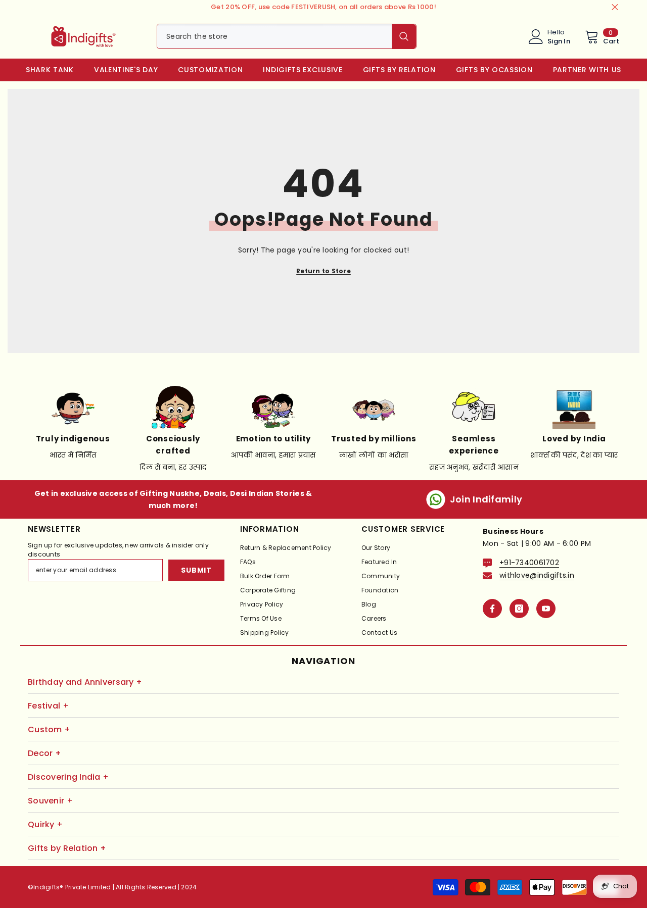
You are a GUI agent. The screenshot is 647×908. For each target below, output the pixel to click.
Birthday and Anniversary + (85, 682)
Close (615, 7)
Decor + (44, 753)
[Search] (286, 36)
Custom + (49, 729)
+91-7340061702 (529, 563)
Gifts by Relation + (67, 848)
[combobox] (274, 36)
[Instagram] (519, 608)
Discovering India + (68, 777)
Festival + (48, 706)
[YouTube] (546, 608)
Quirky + (45, 824)
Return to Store (323, 271)
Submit (196, 570)
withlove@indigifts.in (536, 575)
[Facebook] (492, 608)
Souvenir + (50, 800)
